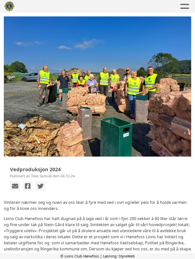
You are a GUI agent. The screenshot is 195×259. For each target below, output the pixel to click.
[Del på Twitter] (40, 186)
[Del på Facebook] (28, 186)
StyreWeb (127, 256)
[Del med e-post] (15, 186)
